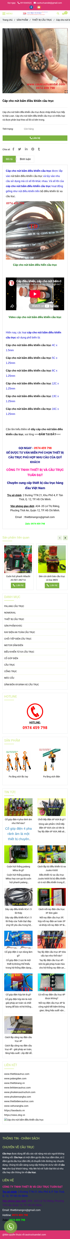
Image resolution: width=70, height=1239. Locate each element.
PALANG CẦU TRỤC (14, 606)
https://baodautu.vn (14, 1110)
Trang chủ (7, 20)
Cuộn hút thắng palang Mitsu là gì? (18, 868)
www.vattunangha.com (16, 1106)
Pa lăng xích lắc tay (18, 776)
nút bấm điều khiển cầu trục (26, 176)
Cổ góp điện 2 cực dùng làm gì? (18, 954)
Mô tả (9, 159)
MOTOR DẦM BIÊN (13, 645)
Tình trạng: (8, 129)
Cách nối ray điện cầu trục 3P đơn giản (52, 911)
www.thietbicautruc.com (16, 1074)
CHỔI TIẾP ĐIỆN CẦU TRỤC (17, 638)
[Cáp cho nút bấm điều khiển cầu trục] (35, 13)
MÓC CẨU (9, 678)
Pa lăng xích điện (51, 776)
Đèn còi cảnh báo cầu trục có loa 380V (52, 578)
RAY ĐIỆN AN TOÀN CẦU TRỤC (19, 632)
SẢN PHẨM (22, 20)
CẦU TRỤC (9, 664)
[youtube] (38, 7)
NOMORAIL (10, 612)
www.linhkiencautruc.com (17, 1087)
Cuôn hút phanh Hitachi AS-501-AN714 (18, 578)
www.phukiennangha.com (17, 1096)
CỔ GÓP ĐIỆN (11, 658)
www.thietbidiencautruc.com (19, 1101)
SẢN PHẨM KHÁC (13, 625)
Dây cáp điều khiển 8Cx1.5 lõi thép (18, 911)
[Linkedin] (26, 149)
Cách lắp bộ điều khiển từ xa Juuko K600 (52, 868)
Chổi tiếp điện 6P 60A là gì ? (51, 819)
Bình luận (25, 159)
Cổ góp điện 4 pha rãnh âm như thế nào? (18, 821)
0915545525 (26, 3)
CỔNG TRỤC (10, 671)
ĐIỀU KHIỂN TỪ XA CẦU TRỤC (19, 651)
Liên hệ (36, 138)
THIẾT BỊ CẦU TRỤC (42, 20)
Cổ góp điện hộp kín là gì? (18, 994)
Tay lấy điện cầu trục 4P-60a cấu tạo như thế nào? (51, 954)
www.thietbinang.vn (14, 1083)
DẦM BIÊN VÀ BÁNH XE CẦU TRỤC (21, 684)
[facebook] (31, 7)
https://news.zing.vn (14, 1115)
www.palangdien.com (15, 1078)
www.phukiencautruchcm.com (19, 1092)
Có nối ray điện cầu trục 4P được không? (51, 996)
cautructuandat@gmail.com (49, 3)
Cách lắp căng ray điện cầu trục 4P (18, 1039)
